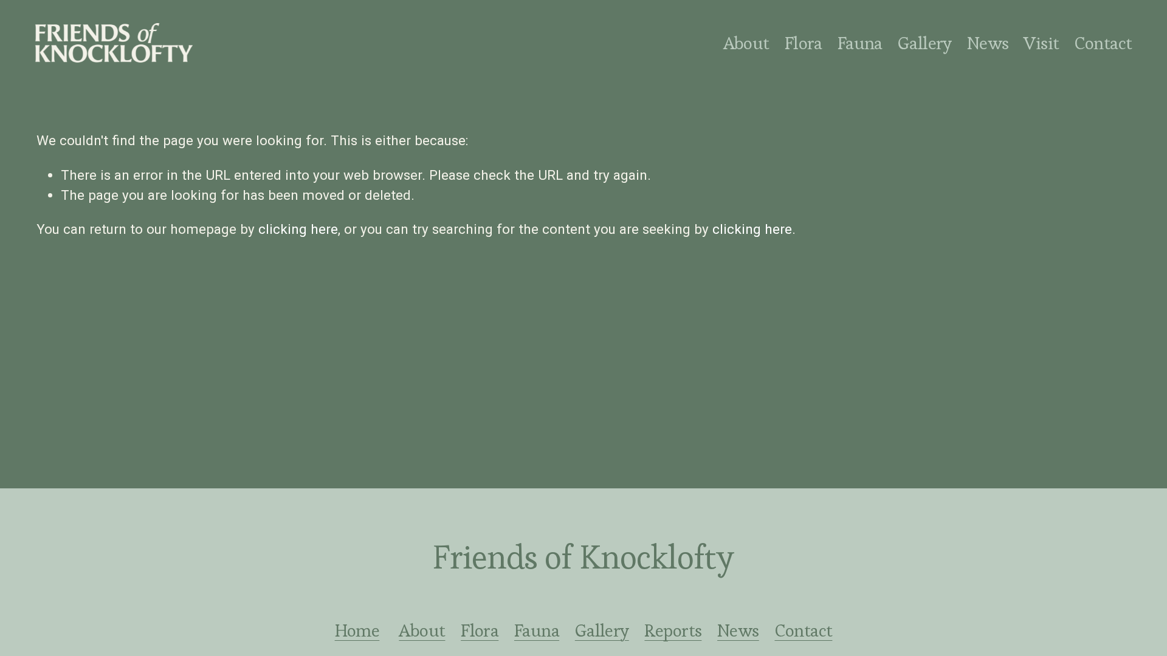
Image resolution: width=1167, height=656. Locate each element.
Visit (1041, 43)
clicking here (298, 229)
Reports (672, 631)
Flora (479, 631)
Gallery (925, 43)
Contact (1103, 43)
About (746, 43)
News (988, 43)
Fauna (860, 43)
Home (357, 631)
